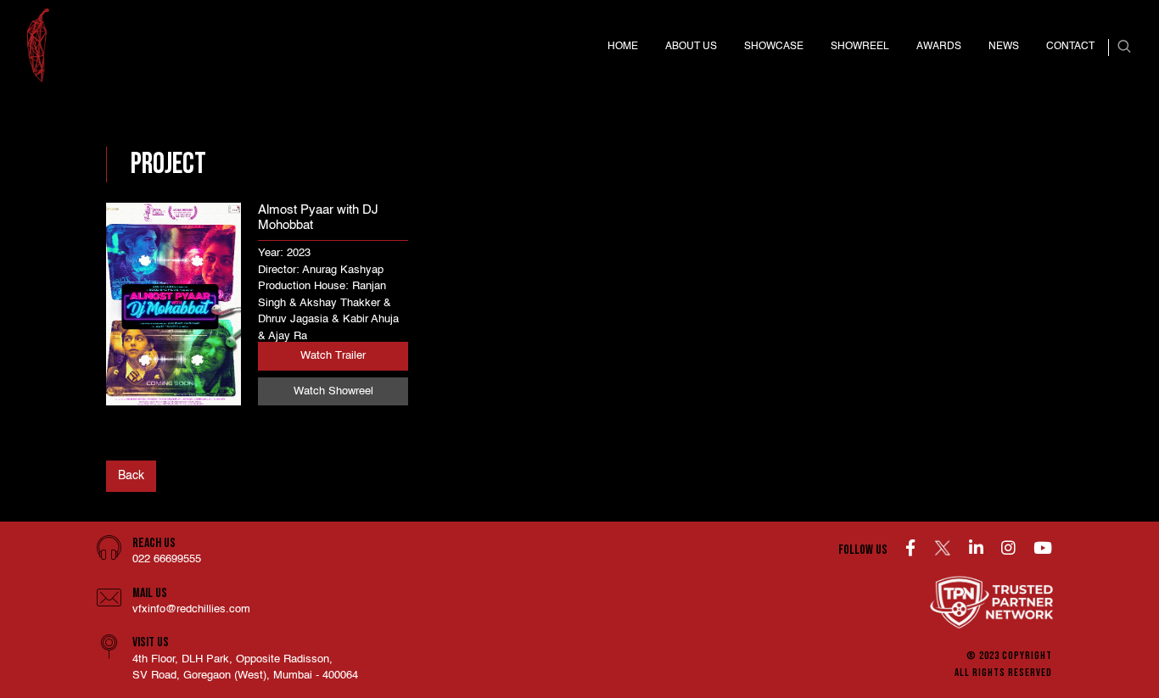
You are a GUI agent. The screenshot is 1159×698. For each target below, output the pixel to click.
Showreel (860, 47)
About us (691, 47)
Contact (1070, 47)
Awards (938, 47)
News (1003, 47)
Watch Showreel (333, 391)
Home (622, 47)
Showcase (773, 47)
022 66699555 (166, 559)
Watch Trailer (333, 355)
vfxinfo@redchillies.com (191, 609)
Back (131, 476)
